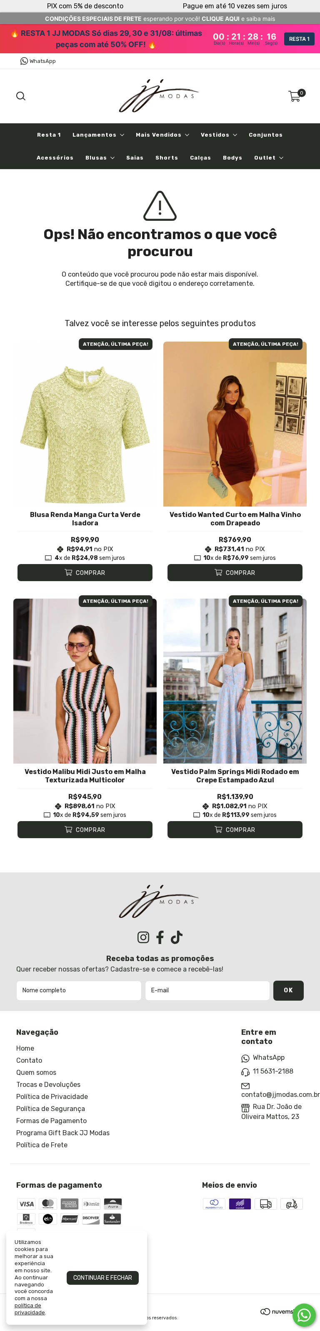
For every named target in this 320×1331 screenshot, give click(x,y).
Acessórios (55, 158)
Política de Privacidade (52, 1097)
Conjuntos (266, 135)
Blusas (96, 158)
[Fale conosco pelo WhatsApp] (304, 1315)
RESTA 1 (299, 39)
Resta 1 (49, 135)
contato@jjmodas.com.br (280, 1095)
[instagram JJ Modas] (143, 937)
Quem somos (36, 1072)
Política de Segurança (50, 1109)
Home (25, 1048)
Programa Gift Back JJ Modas (63, 1133)
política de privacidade (30, 1309)
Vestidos (215, 135)
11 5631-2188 (273, 1071)
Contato (29, 1060)
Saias (135, 158)
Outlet (265, 158)
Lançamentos (94, 135)
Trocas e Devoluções (48, 1085)
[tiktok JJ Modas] (177, 937)
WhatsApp (43, 61)
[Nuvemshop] (282, 1313)
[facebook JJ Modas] (160, 937)
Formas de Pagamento (51, 1121)
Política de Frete (42, 1145)
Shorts (166, 158)
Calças (200, 158)
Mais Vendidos (159, 135)
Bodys (232, 158)
